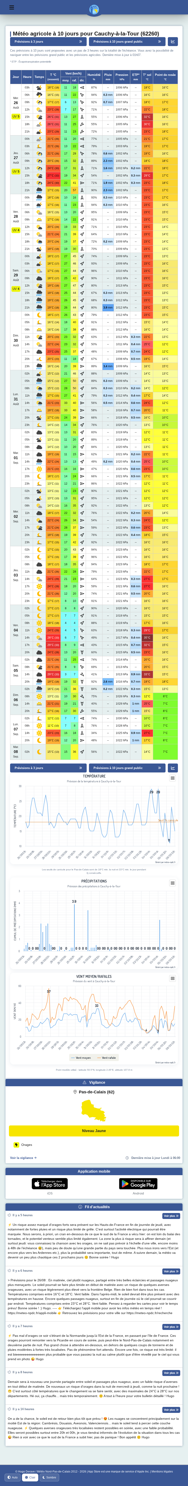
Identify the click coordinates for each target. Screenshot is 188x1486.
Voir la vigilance (21, 1158)
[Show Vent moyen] (81, 1057)
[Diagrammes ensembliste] (173, 41)
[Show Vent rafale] (106, 1057)
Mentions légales (162, 1471)
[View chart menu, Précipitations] (172, 883)
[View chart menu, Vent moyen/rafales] (172, 978)
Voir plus (170, 1216)
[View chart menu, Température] (172, 778)
